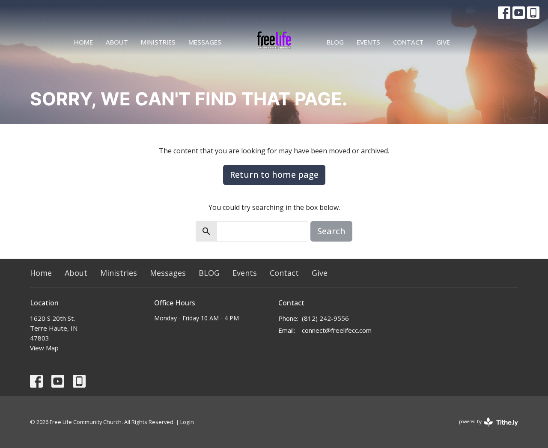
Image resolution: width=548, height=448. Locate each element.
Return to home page (274, 174)
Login (187, 422)
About (117, 42)
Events (368, 42)
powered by (484, 428)
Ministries (158, 42)
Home (83, 42)
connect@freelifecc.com (337, 330)
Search (331, 231)
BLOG (335, 42)
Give (443, 42)
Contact (408, 42)
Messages (204, 42)
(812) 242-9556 (325, 318)
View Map (44, 347)
